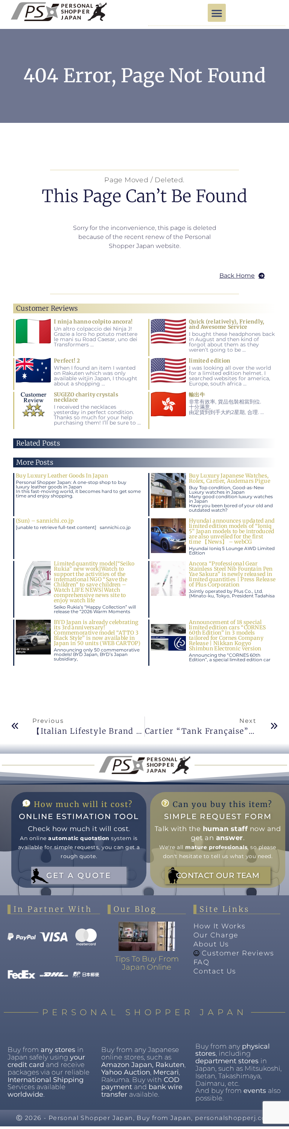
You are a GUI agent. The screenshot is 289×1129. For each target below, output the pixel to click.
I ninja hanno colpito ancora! (93, 321)
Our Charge (216, 935)
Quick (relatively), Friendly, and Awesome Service (227, 324)
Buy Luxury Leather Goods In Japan (62, 475)
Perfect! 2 (67, 360)
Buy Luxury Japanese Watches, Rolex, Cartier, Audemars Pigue (229, 478)
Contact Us (214, 971)
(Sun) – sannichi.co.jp (45, 520)
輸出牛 (197, 394)
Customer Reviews (238, 953)
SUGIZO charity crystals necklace (86, 397)
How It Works (219, 926)
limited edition (210, 360)
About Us (211, 944)
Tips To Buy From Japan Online (147, 963)
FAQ (201, 962)
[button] (217, 13)
